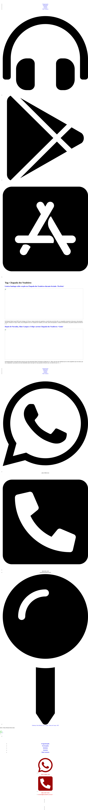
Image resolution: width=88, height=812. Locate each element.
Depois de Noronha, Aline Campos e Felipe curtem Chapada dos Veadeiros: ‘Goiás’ (34, 327)
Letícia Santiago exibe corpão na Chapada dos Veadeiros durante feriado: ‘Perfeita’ (34, 286)
